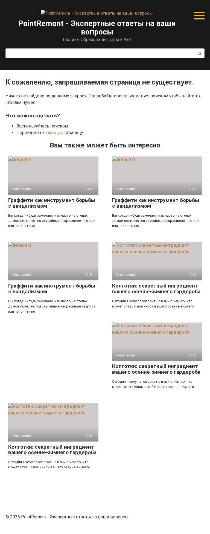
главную (54, 132)
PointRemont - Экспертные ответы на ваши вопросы (97, 27)
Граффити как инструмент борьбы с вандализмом (51, 203)
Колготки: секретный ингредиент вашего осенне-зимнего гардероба (156, 289)
